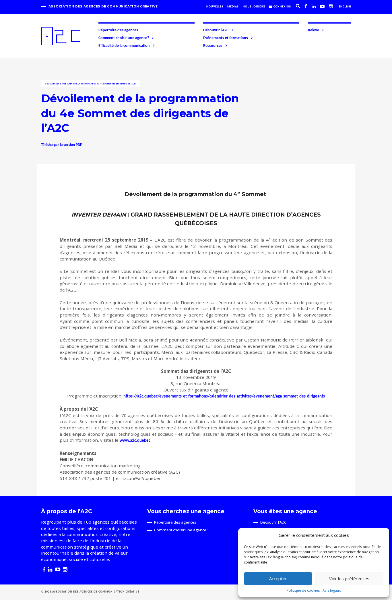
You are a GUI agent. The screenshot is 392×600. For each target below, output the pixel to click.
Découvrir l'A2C (215, 30)
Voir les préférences (349, 578)
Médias (233, 6)
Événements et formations (225, 38)
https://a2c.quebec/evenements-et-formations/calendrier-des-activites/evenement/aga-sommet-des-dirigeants (224, 396)
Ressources (212, 46)
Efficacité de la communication (124, 46)
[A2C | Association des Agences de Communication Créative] (60, 36)
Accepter (278, 578)
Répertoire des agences (118, 30)
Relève (313, 30)
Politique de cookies (303, 590)
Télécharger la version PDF (61, 145)
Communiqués (52, 84)
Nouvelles (214, 6)
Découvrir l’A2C (273, 522)
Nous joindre (254, 6)
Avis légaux (332, 590)
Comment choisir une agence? (123, 38)
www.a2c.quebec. (136, 441)
